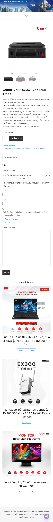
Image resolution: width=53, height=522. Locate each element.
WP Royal (30, 517)
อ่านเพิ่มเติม (26, 423)
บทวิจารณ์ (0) (11, 157)
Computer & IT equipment (35, 149)
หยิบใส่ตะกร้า (16, 138)
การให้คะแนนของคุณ (10, 219)
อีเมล (5, 200)
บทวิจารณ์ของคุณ (9, 227)
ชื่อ (4, 190)
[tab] (10, 157)
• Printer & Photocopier (17, 149)
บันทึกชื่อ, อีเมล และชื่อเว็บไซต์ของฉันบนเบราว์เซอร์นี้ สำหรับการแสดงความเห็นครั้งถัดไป (25, 213)
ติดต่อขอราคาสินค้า (26, 350)
